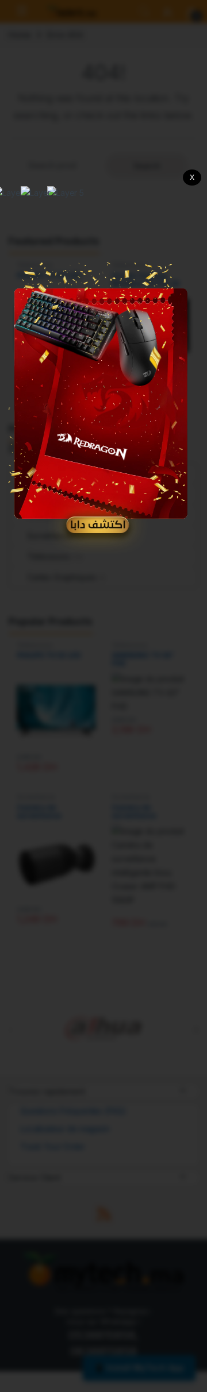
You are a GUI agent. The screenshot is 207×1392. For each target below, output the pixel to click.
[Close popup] (192, 177)
